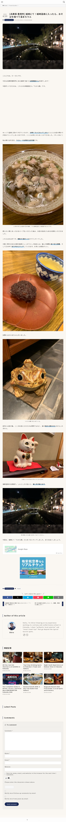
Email (7, 760)
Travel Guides (9, 20)
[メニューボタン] (2, 2)
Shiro (11, 632)
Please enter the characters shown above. (20, 782)
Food (18, 588)
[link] (24, 635)
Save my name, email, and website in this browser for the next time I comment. (31, 773)
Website (7, 767)
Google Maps (23, 549)
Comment (9, 731)
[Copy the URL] (58, 597)
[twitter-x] (27, 635)
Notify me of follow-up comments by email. (20, 793)
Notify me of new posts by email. (16, 799)
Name (7, 753)
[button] (7, 597)
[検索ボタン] (64, 2)
